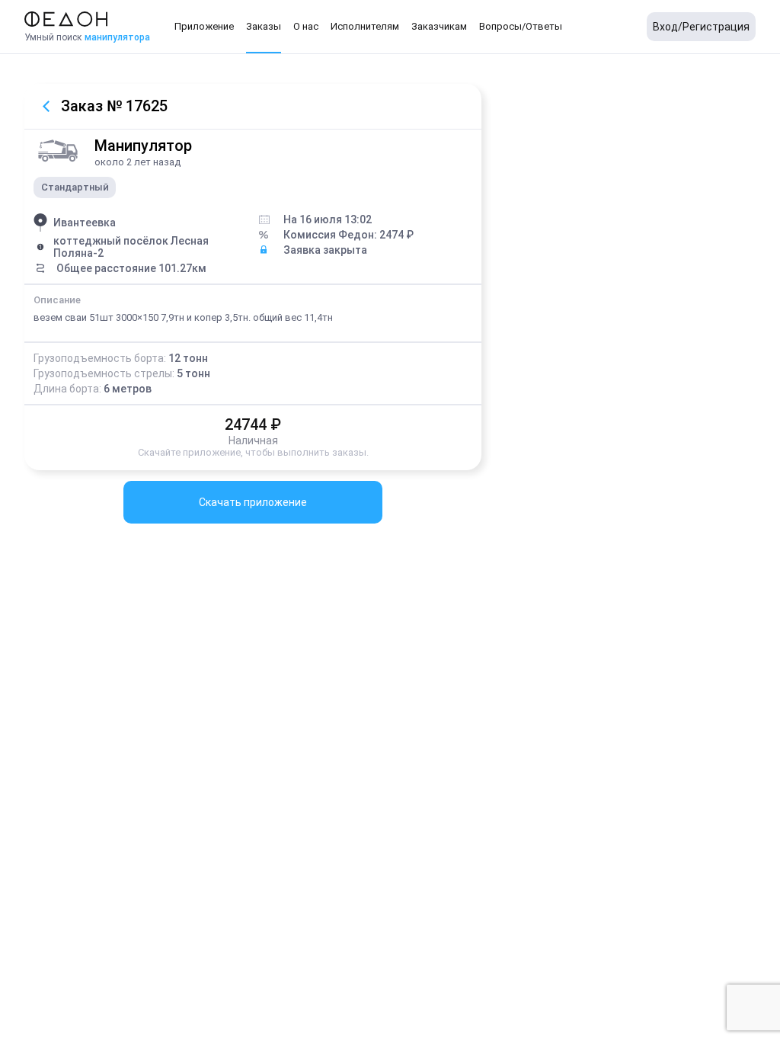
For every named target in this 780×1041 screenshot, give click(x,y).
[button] (204, 26)
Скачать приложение (253, 502)
